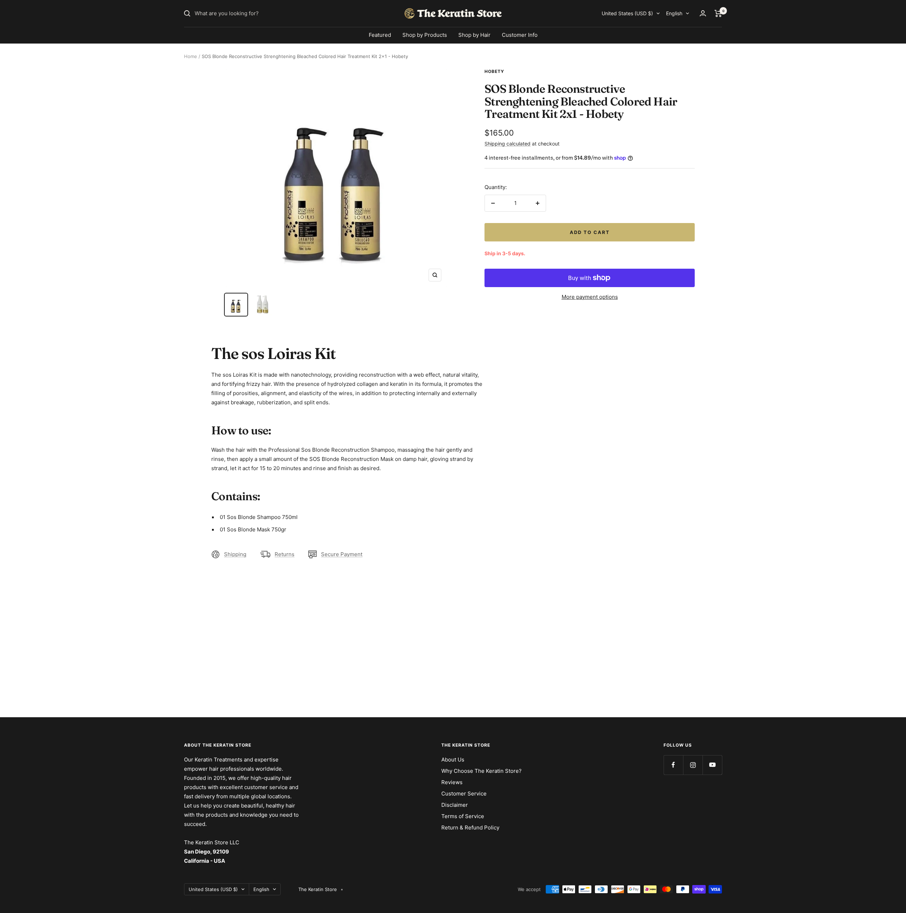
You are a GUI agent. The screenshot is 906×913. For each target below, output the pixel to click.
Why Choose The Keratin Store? (481, 771)
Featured (380, 35)
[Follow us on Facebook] (673, 765)
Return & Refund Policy (470, 827)
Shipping (235, 554)
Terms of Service (462, 816)
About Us (452, 759)
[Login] (703, 13)
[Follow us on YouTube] (712, 765)
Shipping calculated (507, 144)
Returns (284, 554)
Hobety (494, 71)
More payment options (590, 296)
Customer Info (520, 35)
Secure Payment (341, 554)
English (674, 13)
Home (190, 56)
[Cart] (718, 13)
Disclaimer (454, 804)
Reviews (452, 782)
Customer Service (464, 793)
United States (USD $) (627, 13)
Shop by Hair (474, 35)
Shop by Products (424, 35)
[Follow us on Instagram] (693, 765)
